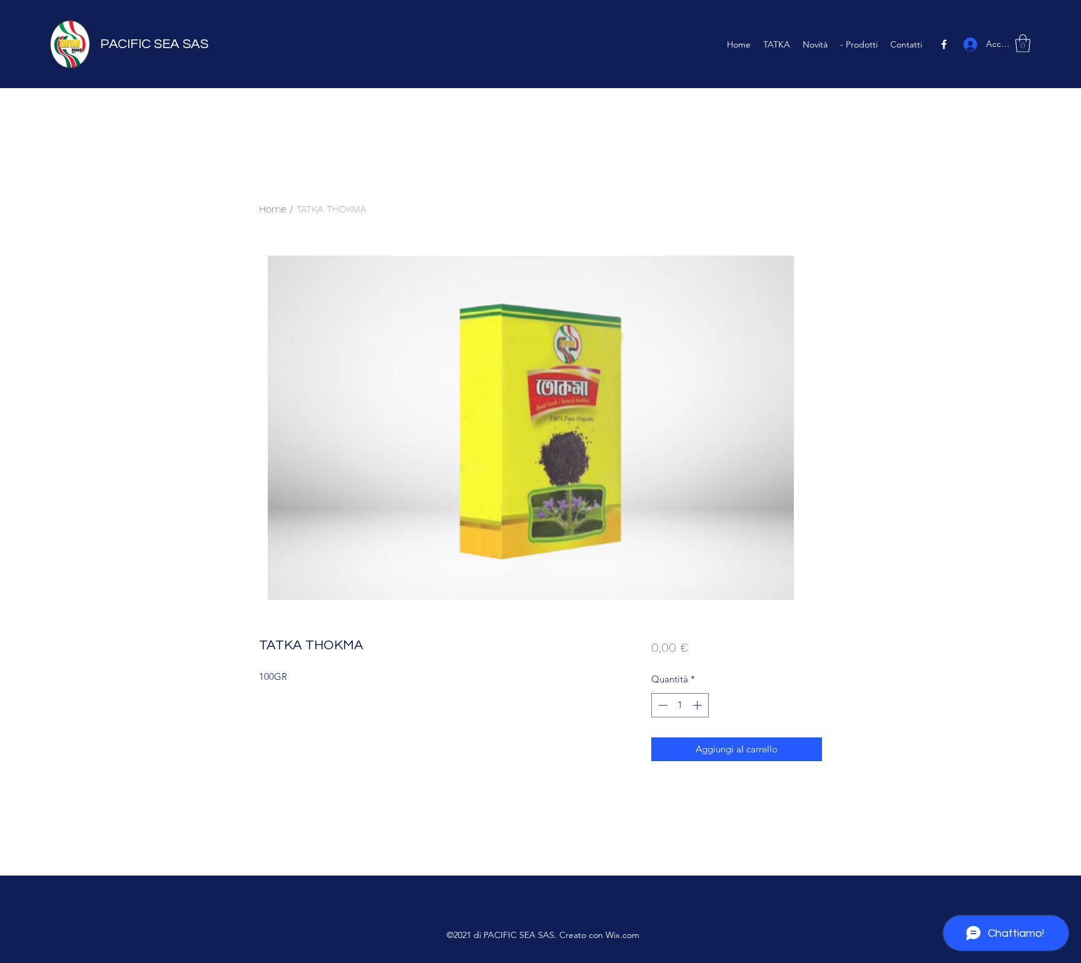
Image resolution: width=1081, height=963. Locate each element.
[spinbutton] (679, 705)
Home (273, 209)
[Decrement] (661, 705)
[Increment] (698, 705)
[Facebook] (944, 44)
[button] (1022, 43)
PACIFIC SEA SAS (154, 44)
